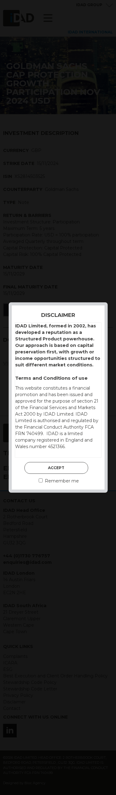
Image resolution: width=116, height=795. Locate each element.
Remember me (61, 481)
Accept (56, 467)
